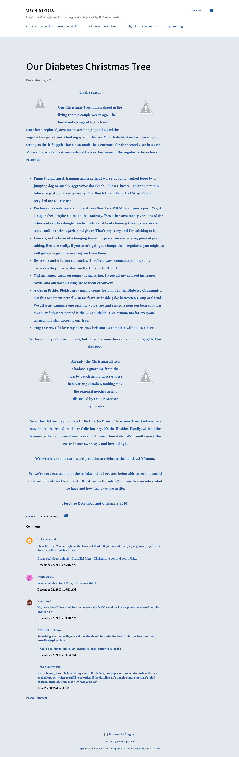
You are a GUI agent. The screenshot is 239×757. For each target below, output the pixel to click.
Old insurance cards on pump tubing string (68, 275)
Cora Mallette (46, 666)
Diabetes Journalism (102, 26)
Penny (41, 576)
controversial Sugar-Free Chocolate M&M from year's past (102, 208)
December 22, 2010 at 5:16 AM (56, 564)
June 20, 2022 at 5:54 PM (53, 688)
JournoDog (176, 26)
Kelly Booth (44, 629)
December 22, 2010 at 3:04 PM (56, 655)
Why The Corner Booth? (142, 26)
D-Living (43, 516)
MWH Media (39, 10)
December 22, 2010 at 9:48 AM (56, 618)
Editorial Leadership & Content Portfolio (51, 26)
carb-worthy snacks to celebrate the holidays (103, 458)
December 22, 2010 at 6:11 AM (56, 589)
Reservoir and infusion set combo (60, 260)
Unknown (43, 539)
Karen (41, 601)
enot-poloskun (128, 741)
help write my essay (76, 673)
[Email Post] (66, 516)
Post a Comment (36, 697)
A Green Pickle (46, 290)
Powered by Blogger (121, 734)
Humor (55, 516)
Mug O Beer (43, 328)
